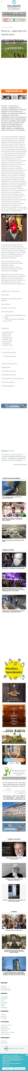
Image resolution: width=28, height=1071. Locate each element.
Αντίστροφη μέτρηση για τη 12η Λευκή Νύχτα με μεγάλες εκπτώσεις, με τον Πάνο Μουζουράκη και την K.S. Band (13, 589)
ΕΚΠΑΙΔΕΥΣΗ (4, 998)
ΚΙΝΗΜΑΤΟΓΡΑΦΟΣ (5, 1029)
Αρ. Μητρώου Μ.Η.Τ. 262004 (16, 1048)
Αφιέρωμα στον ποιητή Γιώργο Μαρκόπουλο (14, 858)
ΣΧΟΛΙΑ (3, 1006)
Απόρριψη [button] (7, 1068)
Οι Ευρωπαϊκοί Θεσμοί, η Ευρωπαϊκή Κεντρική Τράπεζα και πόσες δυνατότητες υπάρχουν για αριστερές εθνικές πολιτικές (14, 973)
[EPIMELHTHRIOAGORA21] (14, 828)
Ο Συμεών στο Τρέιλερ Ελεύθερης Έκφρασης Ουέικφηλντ (14, 879)
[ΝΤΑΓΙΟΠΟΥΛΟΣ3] (14, 92)
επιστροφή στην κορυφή (20, 464)
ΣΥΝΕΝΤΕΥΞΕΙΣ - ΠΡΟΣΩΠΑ (7, 1032)
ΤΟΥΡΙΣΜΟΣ (4, 1018)
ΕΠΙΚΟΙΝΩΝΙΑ (4, 1043)
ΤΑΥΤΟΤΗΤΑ (4, 1041)
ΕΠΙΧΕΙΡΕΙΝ (4, 1016)
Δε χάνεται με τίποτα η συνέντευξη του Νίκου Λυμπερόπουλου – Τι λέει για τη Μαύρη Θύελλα (12, 519)
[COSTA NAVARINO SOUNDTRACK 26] (14, 716)
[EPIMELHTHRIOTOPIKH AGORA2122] (14, 406)
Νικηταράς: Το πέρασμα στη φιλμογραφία (13, 568)
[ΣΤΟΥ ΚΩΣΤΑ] (14, 736)
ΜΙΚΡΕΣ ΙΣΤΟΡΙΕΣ (5, 1034)
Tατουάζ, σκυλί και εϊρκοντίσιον (14, 930)
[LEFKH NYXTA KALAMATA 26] (14, 670)
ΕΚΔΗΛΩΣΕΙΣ (4, 1027)
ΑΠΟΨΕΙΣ (3, 1004)
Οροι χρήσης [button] (5, 1065)
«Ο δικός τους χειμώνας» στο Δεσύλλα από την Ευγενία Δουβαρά (14, 900)
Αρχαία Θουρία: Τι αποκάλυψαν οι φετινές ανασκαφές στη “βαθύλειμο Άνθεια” (13, 611)
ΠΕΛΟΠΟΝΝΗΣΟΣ (5, 988)
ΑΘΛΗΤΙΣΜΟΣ (4, 1030)
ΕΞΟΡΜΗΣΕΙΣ (4, 1007)
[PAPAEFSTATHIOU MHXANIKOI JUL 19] (14, 812)
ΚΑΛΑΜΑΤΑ (3, 986)
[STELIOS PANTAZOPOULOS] (14, 791)
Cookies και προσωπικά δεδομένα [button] (11, 1063)
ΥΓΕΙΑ (2, 1000)
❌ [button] (27, 1055)
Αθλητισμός (11, 451)
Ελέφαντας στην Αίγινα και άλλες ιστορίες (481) (13, 541)
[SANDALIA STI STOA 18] (14, 693)
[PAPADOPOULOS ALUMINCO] (14, 97)
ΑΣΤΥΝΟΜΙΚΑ (4, 1002)
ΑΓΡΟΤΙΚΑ (3, 1014)
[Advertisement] (14, 74)
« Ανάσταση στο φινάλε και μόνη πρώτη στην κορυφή (13, 456)
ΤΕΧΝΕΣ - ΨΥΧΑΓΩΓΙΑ (6, 1025)
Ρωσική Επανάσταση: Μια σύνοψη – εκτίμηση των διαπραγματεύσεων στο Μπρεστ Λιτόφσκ (14, 951)
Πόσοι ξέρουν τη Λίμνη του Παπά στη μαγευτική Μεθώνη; (12, 497)
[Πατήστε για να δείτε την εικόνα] (14, 48)
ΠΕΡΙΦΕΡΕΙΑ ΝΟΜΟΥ (6, 990)
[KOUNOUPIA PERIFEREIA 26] (14, 755)
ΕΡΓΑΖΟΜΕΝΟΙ (4, 997)
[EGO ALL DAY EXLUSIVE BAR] (14, 15)
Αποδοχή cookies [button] (19, 1068)
